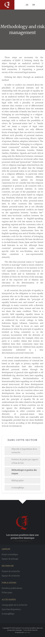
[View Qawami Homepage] (22, 519)
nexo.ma (27, 632)
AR (27, 5)
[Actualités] (7, 4)
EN (33, 5)
